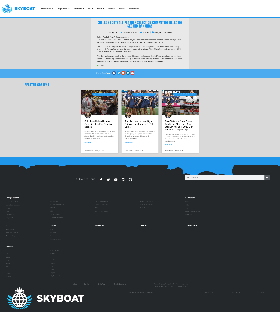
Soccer (99, 8)
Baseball (122, 8)
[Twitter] (108, 179)
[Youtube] (115, 179)
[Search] (267, 177)
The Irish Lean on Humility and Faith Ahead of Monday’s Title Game (139, 124)
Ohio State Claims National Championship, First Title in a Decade (98, 124)
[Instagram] (130, 179)
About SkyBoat (46, 8)
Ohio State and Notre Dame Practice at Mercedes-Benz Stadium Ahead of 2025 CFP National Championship (178, 125)
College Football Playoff (163, 32)
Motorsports (78, 8)
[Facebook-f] (101, 179)
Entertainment (133, 8)
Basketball (111, 8)
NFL (89, 8)
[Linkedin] (123, 179)
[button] (114, 73)
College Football (62, 8)
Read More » (88, 142)
